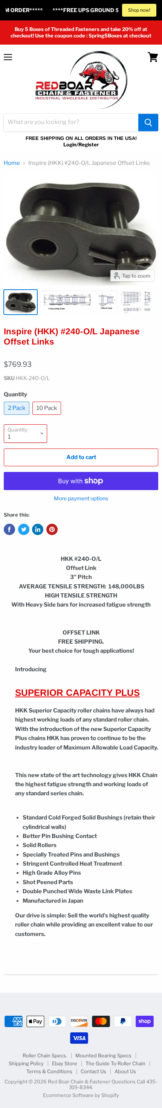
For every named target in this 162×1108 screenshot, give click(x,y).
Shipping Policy (26, 1063)
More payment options (81, 498)
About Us (125, 1071)
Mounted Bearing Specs (103, 1055)
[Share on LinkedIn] (37, 529)
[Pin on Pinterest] (52, 529)
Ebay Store (64, 1063)
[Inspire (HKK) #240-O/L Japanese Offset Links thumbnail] (20, 302)
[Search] (148, 122)
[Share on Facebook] (9, 529)
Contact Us (93, 1071)
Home (12, 163)
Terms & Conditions (49, 1071)
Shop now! (139, 10)
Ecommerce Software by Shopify (81, 1095)
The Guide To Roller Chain (115, 1063)
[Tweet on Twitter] (23, 529)
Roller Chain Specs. (45, 1055)
